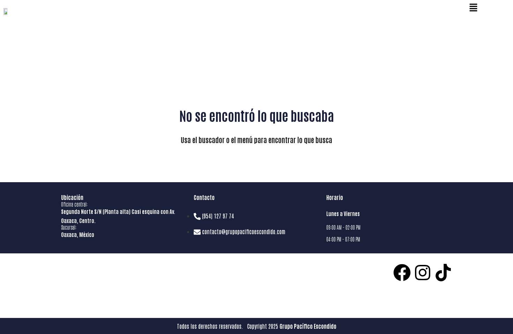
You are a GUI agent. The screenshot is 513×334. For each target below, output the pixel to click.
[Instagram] (422, 272)
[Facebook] (402, 272)
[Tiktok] (443, 272)
